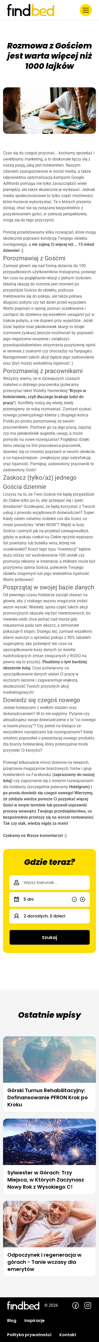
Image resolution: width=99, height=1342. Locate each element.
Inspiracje (34, 1320)
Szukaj (49, 937)
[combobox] (49, 882)
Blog (11, 1320)
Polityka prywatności (29, 1335)
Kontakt (67, 1335)
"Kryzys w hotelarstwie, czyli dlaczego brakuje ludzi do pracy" (44, 396)
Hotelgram (78, 786)
